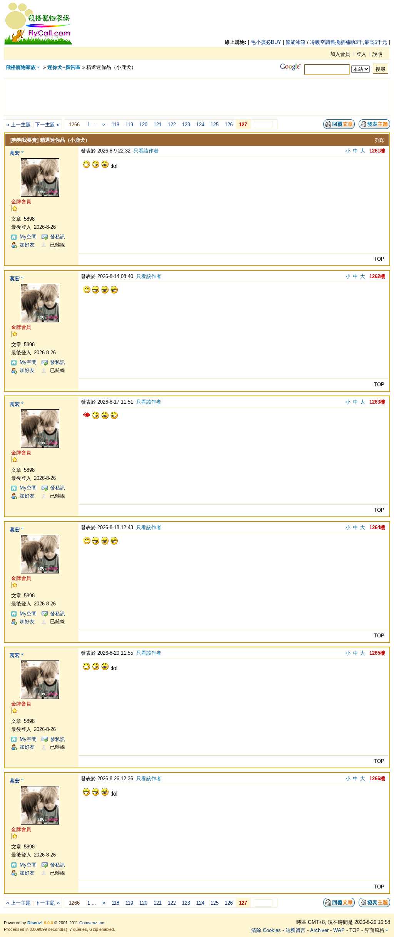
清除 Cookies (266, 930)
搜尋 (381, 69)
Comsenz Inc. (92, 922)
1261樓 (377, 151)
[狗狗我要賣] (24, 140)
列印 (380, 140)
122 (172, 124)
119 (129, 124)
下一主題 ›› (47, 124)
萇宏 (15, 153)
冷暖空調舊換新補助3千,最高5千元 (348, 42)
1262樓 (377, 276)
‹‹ (103, 124)
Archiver (319, 930)
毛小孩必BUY (266, 42)
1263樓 (377, 402)
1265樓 (377, 653)
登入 (361, 54)
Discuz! (35, 922)
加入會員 (340, 54)
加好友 (27, 245)
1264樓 (377, 527)
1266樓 (377, 778)
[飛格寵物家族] (38, 43)
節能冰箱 (295, 42)
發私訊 (57, 237)
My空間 (28, 237)
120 (143, 124)
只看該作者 (146, 151)
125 (214, 124)
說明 (377, 54)
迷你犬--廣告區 (63, 67)
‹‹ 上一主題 (18, 124)
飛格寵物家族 (21, 67)
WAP (339, 930)
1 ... (91, 124)
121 (158, 124)
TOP (379, 259)
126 (229, 124)
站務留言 (295, 930)
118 (115, 124)
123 (186, 124)
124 (200, 124)
